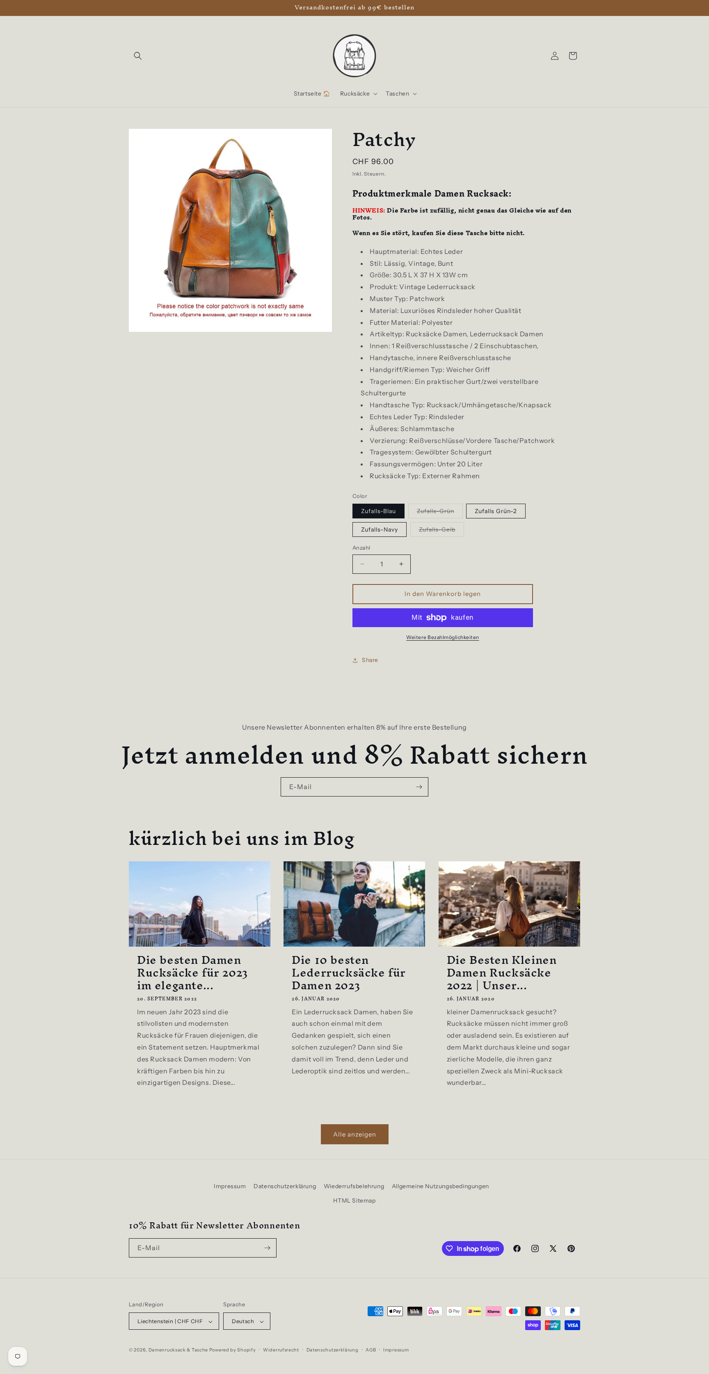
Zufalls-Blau (378, 511)
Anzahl (361, 547)
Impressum (230, 1186)
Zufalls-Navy (379, 529)
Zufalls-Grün (440, 512)
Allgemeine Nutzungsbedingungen (440, 1186)
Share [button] (370, 660)
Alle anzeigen (354, 1134)
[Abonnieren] (419, 787)
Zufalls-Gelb (441, 531)
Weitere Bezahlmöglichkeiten (442, 637)
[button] (138, 56)
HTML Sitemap (354, 1201)
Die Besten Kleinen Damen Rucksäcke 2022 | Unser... (502, 973)
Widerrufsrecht (281, 1350)
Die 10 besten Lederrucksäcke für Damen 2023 (349, 973)
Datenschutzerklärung (285, 1186)
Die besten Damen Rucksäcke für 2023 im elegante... (192, 973)
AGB (371, 1350)
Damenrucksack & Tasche (178, 1350)
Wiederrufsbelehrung (354, 1186)
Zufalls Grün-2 (496, 511)
